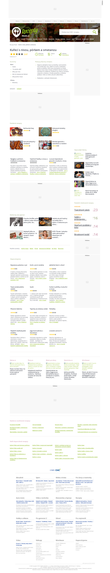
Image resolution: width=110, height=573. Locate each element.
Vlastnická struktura (36, 569)
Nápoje (57, 39)
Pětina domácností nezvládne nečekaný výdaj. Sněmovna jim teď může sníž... (64, 511)
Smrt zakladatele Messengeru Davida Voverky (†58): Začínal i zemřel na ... (24, 491)
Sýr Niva (54, 248)
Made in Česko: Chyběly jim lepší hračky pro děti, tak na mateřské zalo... (24, 548)
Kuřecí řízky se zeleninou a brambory (18, 454)
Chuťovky (29, 39)
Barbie (57, 546)
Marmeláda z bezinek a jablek (18, 432)
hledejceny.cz (39, 543)
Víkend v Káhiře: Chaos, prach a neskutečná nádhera (23, 532)
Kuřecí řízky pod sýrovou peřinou (20, 445)
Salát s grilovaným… (80, 218)
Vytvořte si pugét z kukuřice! (82, 486)
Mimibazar (86, 360)
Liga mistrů (51, 480)
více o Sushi (42, 300)
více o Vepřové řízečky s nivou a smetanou (38, 173)
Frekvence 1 (78, 548)
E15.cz (55, 21)
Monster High (58, 545)
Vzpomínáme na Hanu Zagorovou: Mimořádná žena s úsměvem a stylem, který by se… (53, 373)
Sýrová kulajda (36, 424)
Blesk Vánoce (19, 480)
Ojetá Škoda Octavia (40, 558)
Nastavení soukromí (87, 568)
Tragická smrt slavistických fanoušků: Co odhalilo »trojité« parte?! (44, 484)
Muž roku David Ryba (20, 553)
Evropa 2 (77, 549)
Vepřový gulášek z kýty (82, 226)
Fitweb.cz (95, 26)
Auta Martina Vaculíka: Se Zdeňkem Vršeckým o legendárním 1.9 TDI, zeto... (24, 508)
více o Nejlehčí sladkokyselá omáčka (19, 345)
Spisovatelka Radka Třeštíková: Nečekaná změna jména (65, 485)
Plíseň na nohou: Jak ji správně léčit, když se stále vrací (64, 533)
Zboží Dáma (38, 548)
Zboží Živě (38, 545)
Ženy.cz (76, 21)
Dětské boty (58, 554)
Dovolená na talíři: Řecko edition (42, 529)
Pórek (36, 248)
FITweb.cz (69, 21)
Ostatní (68, 39)
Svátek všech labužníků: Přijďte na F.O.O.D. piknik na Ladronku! (83, 511)
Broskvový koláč (81, 234)
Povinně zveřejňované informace (71, 569)
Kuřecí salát (58, 449)
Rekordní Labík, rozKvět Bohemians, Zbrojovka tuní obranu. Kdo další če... (24, 551)
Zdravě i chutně (37, 39)
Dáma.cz (40, 21)
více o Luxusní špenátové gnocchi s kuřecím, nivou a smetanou (58, 172)
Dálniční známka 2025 (22, 502)
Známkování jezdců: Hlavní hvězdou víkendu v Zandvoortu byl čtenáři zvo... (24, 511)
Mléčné (92, 39)
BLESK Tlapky (19, 521)
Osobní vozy (38, 546)
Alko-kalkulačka (20, 501)
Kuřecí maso (25, 248)
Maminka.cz (48, 21)
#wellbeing (45, 521)
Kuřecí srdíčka (82, 454)
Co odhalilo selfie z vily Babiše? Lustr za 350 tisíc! (64, 491)
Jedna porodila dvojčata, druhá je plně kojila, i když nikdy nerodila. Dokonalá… (70, 375)
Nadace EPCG (63, 502)
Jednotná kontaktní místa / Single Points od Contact (52, 569)
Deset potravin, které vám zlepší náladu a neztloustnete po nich (64, 528)
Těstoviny (78, 39)
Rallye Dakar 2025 (29, 501)
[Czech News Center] (58, 470)
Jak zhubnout (59, 480)
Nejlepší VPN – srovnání (47, 502)
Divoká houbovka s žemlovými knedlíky (64, 431)
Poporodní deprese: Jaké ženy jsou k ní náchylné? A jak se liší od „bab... (64, 530)
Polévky (63, 39)
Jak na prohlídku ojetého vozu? (42, 551)
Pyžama (57, 549)
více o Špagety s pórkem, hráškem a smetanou (19, 173)
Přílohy (45, 39)
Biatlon (46, 480)
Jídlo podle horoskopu (86, 502)
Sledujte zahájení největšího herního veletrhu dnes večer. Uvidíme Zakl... (83, 529)
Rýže (73, 39)
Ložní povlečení (59, 556)
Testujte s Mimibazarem (61, 543)
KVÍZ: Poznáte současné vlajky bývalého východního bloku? (24, 526)
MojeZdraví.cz (84, 21)
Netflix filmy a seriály (21, 523)
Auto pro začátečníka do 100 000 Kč (43, 554)
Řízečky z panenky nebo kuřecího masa (87, 425)
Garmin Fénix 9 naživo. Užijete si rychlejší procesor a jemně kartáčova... (44, 511)
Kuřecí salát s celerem (61, 455)
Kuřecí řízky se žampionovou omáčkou (18, 459)
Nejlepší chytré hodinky (42, 501)
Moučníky (51, 39)
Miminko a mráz (80, 482)
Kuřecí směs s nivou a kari (85, 451)
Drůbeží (19, 89)
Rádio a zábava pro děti (81, 546)
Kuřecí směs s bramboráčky (86, 448)
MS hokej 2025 (39, 480)
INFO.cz (21, 482)
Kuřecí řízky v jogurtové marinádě (42, 445)
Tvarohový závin (82, 210)
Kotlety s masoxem (38, 427)
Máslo (31, 248)
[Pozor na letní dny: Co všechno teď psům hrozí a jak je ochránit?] (17, 364)
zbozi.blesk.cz (39, 549)
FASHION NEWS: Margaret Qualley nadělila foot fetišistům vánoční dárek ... (45, 524)
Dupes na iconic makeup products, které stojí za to (44, 527)
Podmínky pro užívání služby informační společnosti (49, 568)
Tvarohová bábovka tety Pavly (87, 429)
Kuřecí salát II (59, 452)
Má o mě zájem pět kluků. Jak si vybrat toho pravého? (84, 526)
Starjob (77, 543)
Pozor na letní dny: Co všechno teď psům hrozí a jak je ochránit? (17, 371)
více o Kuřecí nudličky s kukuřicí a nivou (57, 301)
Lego (57, 548)
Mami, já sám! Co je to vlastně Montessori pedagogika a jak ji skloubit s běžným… (89, 374)
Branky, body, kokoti (27, 543)
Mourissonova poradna (81, 521)
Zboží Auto (38, 556)
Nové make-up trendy (64, 482)
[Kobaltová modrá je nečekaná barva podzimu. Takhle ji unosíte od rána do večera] (35, 365)
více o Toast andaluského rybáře (17, 301)
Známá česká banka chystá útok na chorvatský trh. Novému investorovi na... (64, 506)
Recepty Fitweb (13, 44)
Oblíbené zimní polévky (81, 501)
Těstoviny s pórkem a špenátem (64, 427)
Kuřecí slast (81, 445)
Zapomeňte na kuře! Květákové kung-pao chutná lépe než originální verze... (84, 508)
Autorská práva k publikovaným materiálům (28, 568)
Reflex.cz (62, 21)
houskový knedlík (15, 424)
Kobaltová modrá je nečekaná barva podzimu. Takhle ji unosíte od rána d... (83, 489)
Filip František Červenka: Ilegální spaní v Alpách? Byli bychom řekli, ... (24, 529)
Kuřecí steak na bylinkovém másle (88, 457)
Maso (18, 39)
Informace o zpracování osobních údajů (69, 568)
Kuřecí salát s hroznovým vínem (64, 458)
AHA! (33, 21)
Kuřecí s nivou (36, 457)
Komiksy (90, 521)
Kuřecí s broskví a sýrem (39, 451)
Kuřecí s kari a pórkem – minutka (42, 454)
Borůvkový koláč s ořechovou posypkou (18, 428)
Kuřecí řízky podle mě (16, 448)
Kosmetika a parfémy (60, 551)
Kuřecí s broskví (37, 448)
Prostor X (18, 543)
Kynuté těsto (59, 424)
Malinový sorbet (37, 430)
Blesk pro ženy (26, 21)
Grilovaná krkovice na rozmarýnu (87, 432)
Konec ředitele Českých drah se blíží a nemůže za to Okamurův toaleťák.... (64, 508)
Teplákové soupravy (60, 553)
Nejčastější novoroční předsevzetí (84, 480)
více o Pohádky (53, 322)
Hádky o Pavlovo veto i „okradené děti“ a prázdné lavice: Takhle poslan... (24, 485)
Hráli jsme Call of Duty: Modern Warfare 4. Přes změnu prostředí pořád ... (44, 506)
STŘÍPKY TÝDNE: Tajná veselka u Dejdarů (85, 490)
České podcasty (79, 545)
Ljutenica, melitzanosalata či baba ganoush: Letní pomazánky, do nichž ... (85, 506)
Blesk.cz (18, 21)
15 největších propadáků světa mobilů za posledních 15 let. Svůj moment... (44, 508)
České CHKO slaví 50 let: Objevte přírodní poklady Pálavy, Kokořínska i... (85, 532)
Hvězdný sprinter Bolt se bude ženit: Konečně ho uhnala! (43, 486)
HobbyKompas (39, 553)
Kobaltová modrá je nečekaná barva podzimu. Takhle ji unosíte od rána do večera (35, 373)
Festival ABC (79, 523)
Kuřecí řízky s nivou (15, 451)
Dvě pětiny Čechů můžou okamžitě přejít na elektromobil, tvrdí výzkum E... (25, 506)
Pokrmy (23, 39)
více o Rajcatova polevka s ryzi (17, 279)
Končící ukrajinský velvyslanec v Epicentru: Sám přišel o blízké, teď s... (25, 488)
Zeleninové (85, 39)
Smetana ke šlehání (45, 248)
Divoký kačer (27, 521)
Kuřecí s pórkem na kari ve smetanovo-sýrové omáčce (63, 446)
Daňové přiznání (60, 501)
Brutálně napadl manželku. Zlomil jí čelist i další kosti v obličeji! (64, 488)
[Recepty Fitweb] (25, 32)
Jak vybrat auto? (39, 559)
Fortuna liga (19, 545)
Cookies (80, 568)
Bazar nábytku (59, 558)
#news (49, 521)
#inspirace (38, 521)
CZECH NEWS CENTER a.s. (43, 566)
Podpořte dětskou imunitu (62, 521)
